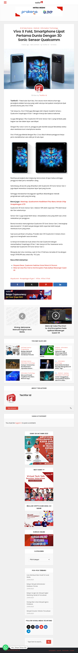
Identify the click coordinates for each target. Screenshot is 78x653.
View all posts (12, 408)
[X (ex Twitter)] (33, 627)
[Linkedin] (46, 627)
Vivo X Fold (46, 278)
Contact (72, 650)
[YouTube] (41, 627)
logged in (18, 423)
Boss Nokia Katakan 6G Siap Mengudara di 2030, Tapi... (63, 366)
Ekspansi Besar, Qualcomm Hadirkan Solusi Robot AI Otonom (35, 265)
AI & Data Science (26, 28)
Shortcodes (65, 650)
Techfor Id (46, 45)
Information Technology (49, 28)
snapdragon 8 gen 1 (28, 278)
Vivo (38, 278)
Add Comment (34, 45)
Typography (52, 650)
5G (56, 361)
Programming (25, 349)
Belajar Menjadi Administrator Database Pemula (27, 353)
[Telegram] (28, 631)
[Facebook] (37, 627)
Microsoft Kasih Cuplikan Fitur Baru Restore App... (27, 376)
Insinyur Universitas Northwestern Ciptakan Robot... (28, 366)
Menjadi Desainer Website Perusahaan (39, 611)
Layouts (59, 650)
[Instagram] (28, 627)
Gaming (66, 373)
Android (36, 28)
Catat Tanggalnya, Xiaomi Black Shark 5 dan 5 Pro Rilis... (62, 378)
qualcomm (15, 278)
